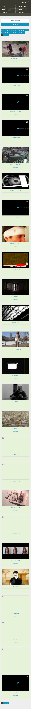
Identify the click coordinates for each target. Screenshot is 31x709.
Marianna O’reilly (15, 217)
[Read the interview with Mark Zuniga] (15, 373)
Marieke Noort (15, 270)
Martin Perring (15, 534)
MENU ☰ (25, 2)
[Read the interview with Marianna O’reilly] (15, 215)
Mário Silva (15, 322)
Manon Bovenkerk (15, 85)
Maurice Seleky (15, 613)
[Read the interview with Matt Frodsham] (15, 584)
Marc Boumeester (15, 164)
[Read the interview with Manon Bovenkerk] (15, 83)
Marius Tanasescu (15, 349)
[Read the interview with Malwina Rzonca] (15, 56)
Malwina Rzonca (15, 58)
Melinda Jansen (15, 666)
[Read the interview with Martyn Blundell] (15, 558)
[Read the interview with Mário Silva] (15, 320)
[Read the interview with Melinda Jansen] (15, 664)
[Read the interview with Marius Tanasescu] (15, 347)
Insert (4, 9)
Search (15, 24)
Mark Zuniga (15, 375)
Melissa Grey (15, 692)
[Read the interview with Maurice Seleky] (15, 611)
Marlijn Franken (15, 428)
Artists (4, 12)
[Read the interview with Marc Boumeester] (15, 162)
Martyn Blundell (16, 560)
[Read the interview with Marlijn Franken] (15, 426)
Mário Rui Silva (15, 296)
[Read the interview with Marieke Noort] (15, 267)
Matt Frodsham (15, 586)
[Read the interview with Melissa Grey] (15, 690)
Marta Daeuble (15, 507)
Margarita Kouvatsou (15, 190)
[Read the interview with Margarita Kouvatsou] (15, 188)
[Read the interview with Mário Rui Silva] (15, 294)
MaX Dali (15, 639)
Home (3, 6)
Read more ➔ (15, 61)
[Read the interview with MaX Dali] (15, 637)
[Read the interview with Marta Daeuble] (15, 505)
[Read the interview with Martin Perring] (15, 531)
